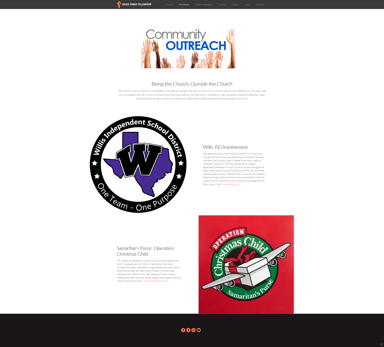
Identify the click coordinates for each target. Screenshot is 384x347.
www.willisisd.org (230, 184)
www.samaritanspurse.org (154, 281)
